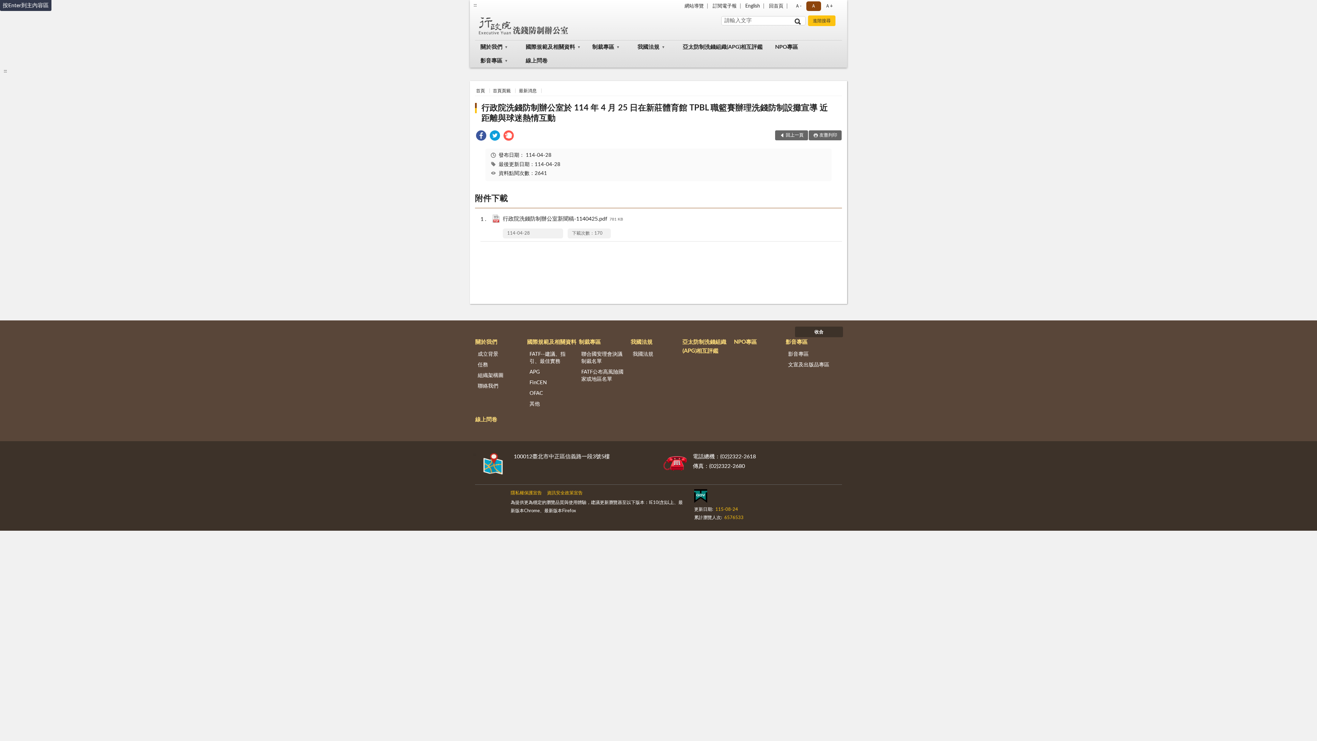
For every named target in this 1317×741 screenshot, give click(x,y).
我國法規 (649, 47)
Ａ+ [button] (829, 6)
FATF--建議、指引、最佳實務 (548, 358)
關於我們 (491, 47)
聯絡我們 (488, 386)
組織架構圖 (490, 375)
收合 (819, 332)
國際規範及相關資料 (550, 47)
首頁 (480, 91)
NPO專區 (786, 47)
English (752, 6)
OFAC (536, 393)
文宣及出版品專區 (808, 364)
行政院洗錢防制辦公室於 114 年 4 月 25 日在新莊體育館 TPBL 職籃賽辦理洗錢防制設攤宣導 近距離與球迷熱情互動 (655, 113)
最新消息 (528, 91)
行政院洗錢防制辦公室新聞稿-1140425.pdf (563, 219)
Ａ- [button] (798, 6)
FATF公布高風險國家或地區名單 (602, 375)
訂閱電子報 (725, 6)
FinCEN (538, 382)
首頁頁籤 (502, 91)
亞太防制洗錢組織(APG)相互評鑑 (723, 47)
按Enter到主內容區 (26, 5)
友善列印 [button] (828, 135)
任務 (483, 364)
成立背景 (488, 354)
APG (535, 372)
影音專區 (491, 60)
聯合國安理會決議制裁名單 (601, 358)
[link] (481, 136)
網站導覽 (694, 6)
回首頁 (776, 6)
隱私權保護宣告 (526, 493)
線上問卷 (537, 60)
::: (475, 5)
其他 (535, 404)
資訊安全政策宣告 (565, 493)
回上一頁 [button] (795, 135)
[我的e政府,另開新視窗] (700, 497)
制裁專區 (603, 47)
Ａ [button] (813, 6)
